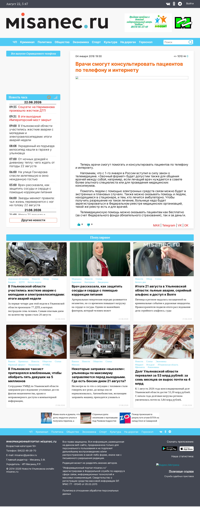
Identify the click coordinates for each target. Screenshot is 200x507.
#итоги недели (34, 282)
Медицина (77, 279)
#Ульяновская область (168, 365)
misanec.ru (12, 471)
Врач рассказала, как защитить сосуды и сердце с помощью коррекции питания (97, 290)
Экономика (81, 42)
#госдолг (150, 365)
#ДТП (22, 282)
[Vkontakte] (168, 4)
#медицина (103, 282)
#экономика (153, 367)
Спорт (96, 42)
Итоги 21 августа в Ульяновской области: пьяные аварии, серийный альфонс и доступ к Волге (163, 290)
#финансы (140, 367)
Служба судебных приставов (179, 476)
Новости (36, 279)
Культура (110, 42)
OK (186, 225)
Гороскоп (145, 42)
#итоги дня (140, 282)
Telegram (168, 225)
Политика (45, 42)
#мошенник (34, 365)
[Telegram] (180, 4)
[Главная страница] (57, 19)
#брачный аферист (16, 365)
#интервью (90, 282)
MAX (156, 225)
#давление (76, 282)
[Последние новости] (49, 97)
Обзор (46, 279)
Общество (62, 42)
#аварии (12, 282)
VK (180, 225)
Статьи (55, 279)
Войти (190, 3)
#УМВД (46, 365)
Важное (11, 361)
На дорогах (128, 42)
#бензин (76, 365)
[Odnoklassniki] (174, 4)
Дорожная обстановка (18, 279)
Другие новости (33, 220)
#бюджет (139, 365)
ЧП (15, 42)
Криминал (27, 42)
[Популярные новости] (55, 97)
